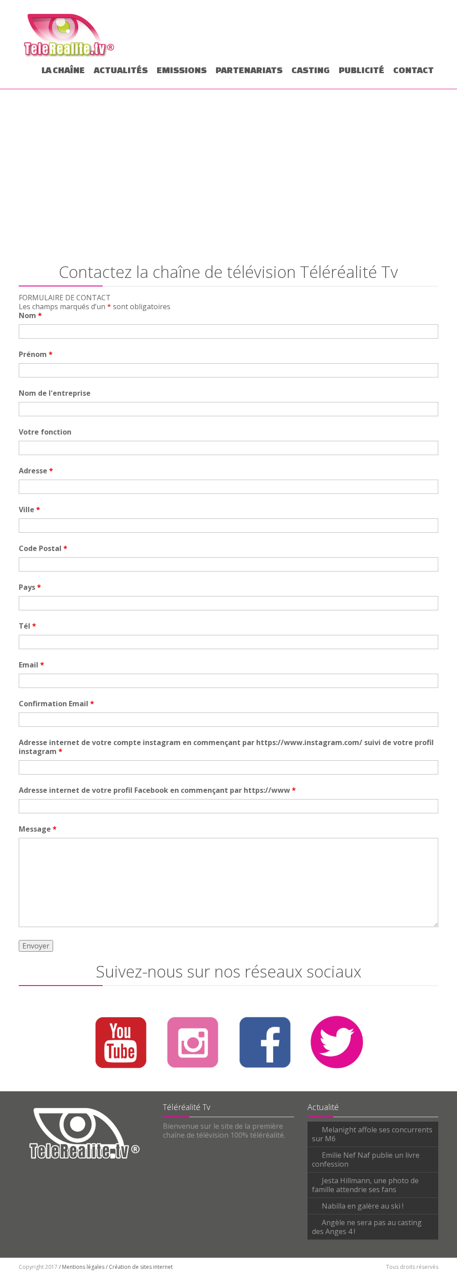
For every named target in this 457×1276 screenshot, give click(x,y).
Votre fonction (45, 431)
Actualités (121, 70)
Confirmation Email (56, 703)
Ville (29, 509)
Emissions (182, 70)
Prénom (36, 354)
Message (38, 828)
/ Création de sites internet (139, 1267)
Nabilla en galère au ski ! (362, 1206)
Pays (30, 587)
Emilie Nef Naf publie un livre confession (366, 1159)
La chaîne (63, 70)
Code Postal (43, 548)
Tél (27, 625)
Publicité (361, 70)
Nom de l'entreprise (55, 393)
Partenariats (249, 70)
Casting (310, 70)
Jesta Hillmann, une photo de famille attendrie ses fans (365, 1185)
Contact (413, 70)
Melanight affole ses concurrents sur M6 (372, 1134)
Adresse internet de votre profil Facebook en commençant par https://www (157, 790)
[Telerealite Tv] (69, 34)
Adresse (36, 470)
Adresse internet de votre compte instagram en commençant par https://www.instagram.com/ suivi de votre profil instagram (226, 747)
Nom (30, 315)
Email (31, 664)
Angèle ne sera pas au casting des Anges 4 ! (367, 1227)
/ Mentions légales (81, 1267)
